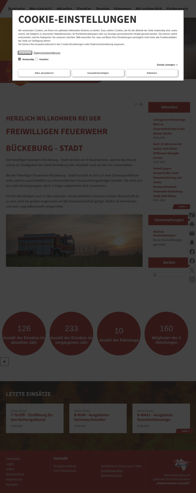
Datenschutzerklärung (47, 52)
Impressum (25, 52)
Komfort (43, 59)
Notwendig (28, 59)
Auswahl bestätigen (98, 73)
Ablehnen (152, 73)
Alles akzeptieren (44, 73)
